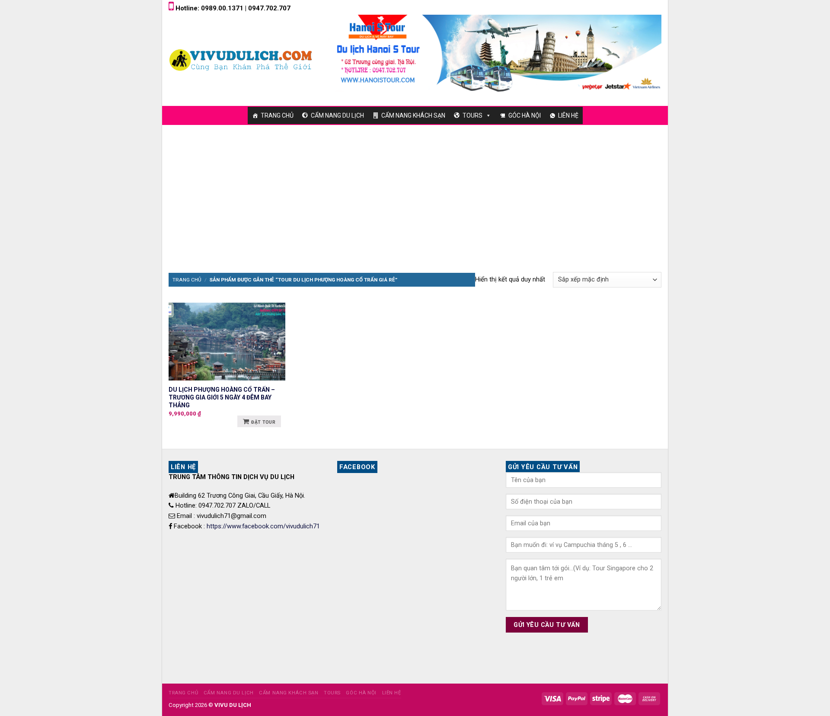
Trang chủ (186, 280)
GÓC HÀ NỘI (524, 115)
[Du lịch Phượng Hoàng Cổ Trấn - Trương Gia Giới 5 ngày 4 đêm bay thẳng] (227, 341)
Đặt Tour (263, 422)
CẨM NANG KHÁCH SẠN (413, 115)
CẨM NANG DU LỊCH (337, 115)
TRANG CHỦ (277, 115)
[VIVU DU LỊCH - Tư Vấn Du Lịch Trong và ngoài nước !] (242, 59)
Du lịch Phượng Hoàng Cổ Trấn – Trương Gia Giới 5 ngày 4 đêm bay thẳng (222, 397)
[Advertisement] (415, 189)
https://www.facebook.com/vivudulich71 (263, 526)
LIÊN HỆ (568, 115)
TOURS (472, 115)
